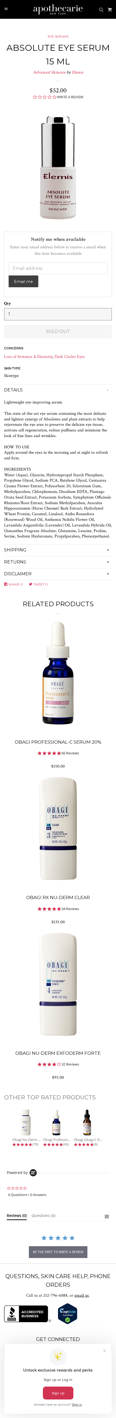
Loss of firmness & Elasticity (28, 356)
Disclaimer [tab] (18, 573)
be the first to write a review (58, 1252)
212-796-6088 (55, 1295)
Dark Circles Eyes (69, 356)
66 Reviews (70, 753)
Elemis (77, 72)
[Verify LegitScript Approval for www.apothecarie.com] (67, 1323)
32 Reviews (70, 1064)
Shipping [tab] (15, 549)
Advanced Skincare (49, 72)
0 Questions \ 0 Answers (27, 1194)
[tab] (17, 1216)
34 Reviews (70, 909)
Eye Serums (58, 36)
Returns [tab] (15, 562)
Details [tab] (13, 389)
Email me (23, 281)
